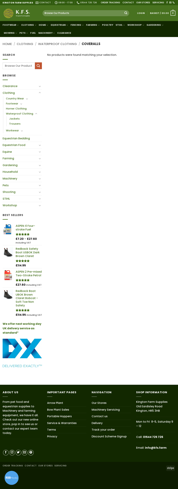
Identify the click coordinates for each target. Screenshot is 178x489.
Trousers (15, 123)
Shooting (9, 192)
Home (42, 24)
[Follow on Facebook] (167, 2)
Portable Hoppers (59, 416)
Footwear (9, 24)
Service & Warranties (62, 423)
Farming (8, 158)
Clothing (27, 24)
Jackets (14, 118)
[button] (141, 13)
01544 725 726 (153, 437)
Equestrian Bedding (16, 138)
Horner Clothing (16, 108)
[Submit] (126, 13)
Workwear (12, 130)
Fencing (76, 24)
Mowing (9, 32)
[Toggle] (40, 86)
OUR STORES (143, 2)
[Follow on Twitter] (18, 452)
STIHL (119, 24)
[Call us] (174, 2)
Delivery (97, 423)
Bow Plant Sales (58, 410)
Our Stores (99, 403)
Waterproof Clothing (57, 44)
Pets (6, 185)
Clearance (64, 32)
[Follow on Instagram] (12, 452)
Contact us (100, 416)
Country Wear (15, 98)
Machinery (10, 179)
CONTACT (128, 2)
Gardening (154, 24)
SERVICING (158, 2)
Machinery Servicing (106, 410)
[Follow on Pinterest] (31, 452)
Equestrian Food (14, 145)
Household (10, 172)
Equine (7, 152)
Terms (51, 430)
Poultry (107, 24)
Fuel (33, 32)
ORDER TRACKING (110, 2)
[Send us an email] (170, 2)
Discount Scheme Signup (109, 436)
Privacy (52, 436)
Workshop (134, 24)
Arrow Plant (55, 403)
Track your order (103, 430)
